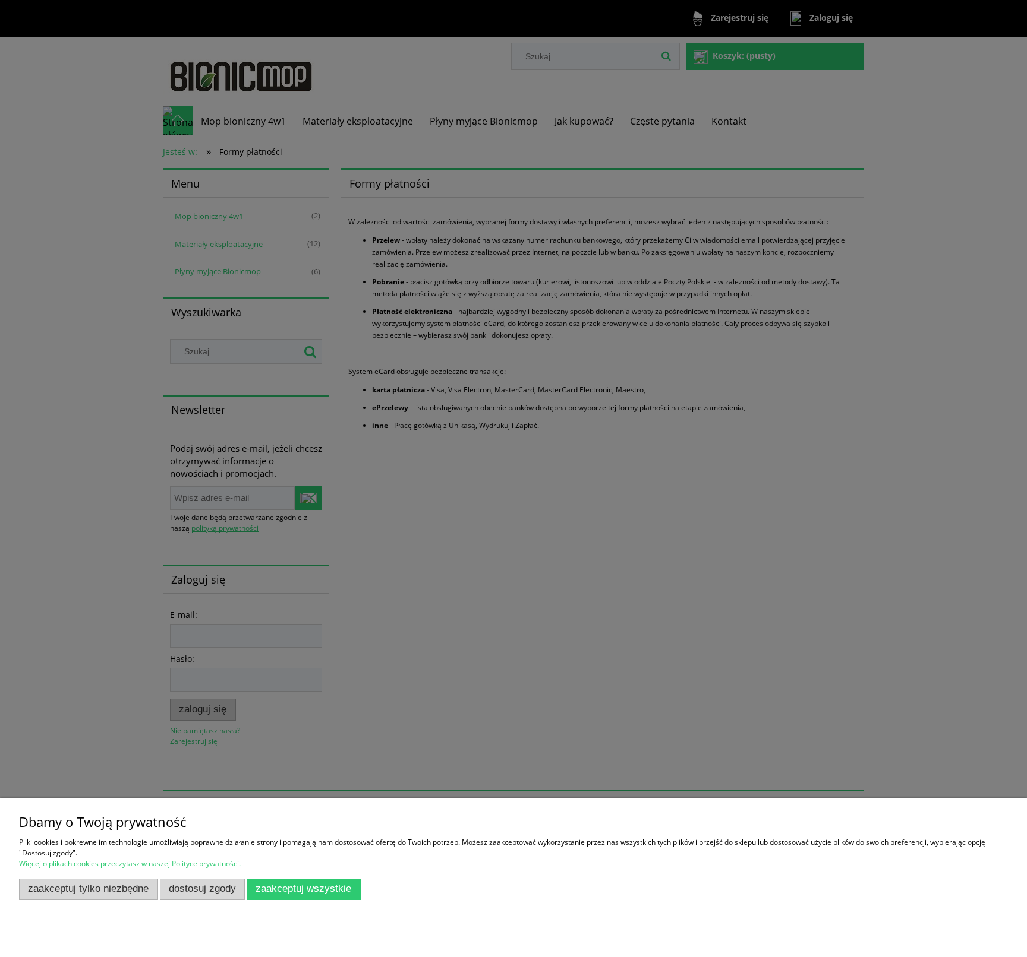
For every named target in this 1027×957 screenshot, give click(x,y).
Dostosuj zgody (202, 888)
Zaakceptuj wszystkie (303, 888)
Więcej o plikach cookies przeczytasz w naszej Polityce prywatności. (130, 863)
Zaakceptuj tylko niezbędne (88, 888)
